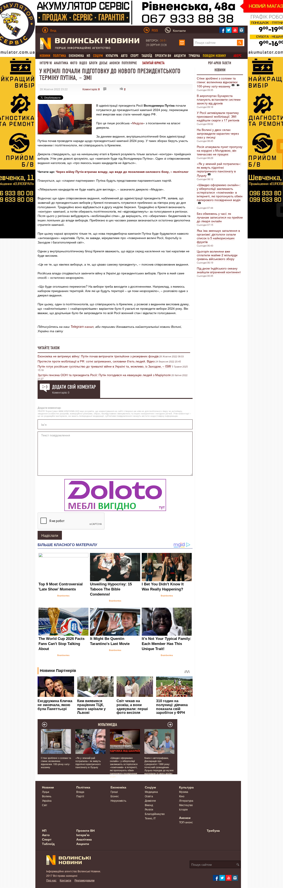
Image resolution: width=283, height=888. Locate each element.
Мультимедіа (107, 724)
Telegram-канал (82, 326)
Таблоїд (147, 55)
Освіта (149, 796)
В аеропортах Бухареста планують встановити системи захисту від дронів (219, 99)
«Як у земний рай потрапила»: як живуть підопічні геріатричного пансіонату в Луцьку (219, 169)
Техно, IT (150, 818)
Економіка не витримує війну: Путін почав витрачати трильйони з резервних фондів (98, 356)
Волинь (46, 796)
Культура (112, 55)
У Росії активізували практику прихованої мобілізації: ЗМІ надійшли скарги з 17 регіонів (218, 116)
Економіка (76, 55)
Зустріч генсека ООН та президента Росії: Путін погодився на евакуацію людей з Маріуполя (104, 375)
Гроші (114, 792)
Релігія (149, 809)
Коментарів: (91, 89)
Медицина (151, 792)
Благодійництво (155, 814)
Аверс (237, 55)
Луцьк (45, 792)
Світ (44, 805)
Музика (183, 792)
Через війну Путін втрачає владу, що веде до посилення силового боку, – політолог (122, 171)
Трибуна (194, 55)
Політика (83, 787)
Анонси (114, 63)
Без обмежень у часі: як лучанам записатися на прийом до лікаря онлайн (220, 217)
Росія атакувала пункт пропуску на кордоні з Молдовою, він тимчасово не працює (219, 150)
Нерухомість (118, 800)
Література (186, 800)
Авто (124, 55)
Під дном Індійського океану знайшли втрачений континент (219, 270)
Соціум (150, 787)
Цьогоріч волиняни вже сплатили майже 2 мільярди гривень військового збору (217, 255)
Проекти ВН (163, 55)
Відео (83, 63)
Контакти (65, 880)
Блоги (93, 63)
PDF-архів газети (219, 63)
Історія (183, 809)
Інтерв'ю (46, 63)
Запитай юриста (153, 63)
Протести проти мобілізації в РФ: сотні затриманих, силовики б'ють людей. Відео (96, 361)
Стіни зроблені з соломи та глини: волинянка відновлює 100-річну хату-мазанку (217, 82)
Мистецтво (186, 805)
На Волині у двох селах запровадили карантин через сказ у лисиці (218, 133)
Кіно (181, 796)
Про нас (51, 880)
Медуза (137, 123)
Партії (80, 796)
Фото (73, 63)
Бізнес (115, 796)
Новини (220, 70)
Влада (80, 792)
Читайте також (49, 347)
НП (88, 55)
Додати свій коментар (74, 387)
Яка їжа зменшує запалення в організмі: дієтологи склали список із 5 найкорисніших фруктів (218, 236)
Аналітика (61, 63)
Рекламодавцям (84, 880)
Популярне (129, 63)
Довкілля (150, 800)
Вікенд (149, 805)
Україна (47, 800)
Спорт (134, 55)
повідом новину (214, 55)
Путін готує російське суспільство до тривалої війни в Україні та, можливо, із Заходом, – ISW (105, 366)
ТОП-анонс (186, 822)
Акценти (180, 55)
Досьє (103, 63)
